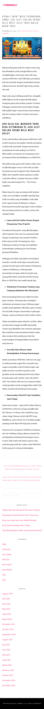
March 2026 (7, 619)
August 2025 (7, 639)
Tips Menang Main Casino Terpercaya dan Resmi (22, 530)
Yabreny (10, 5)
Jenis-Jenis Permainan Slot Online (16, 525)
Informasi (6, 549)
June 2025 (6, 649)
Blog (4, 544)
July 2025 (6, 644)
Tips (4, 574)
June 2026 (6, 604)
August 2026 (7, 593)
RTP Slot (5, 559)
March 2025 (7, 665)
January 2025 (7, 675)
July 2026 (6, 598)
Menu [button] (39, 4)
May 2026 (6, 609)
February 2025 (8, 670)
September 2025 (9, 634)
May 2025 (6, 655)
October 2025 (8, 629)
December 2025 (8, 624)
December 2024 (8, 680)
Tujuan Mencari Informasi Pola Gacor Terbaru (21, 510)
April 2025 (6, 660)
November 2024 (8, 685)
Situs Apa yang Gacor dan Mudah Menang (19, 520)
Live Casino (6, 554)
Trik (4, 580)
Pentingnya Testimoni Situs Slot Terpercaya (20, 515)
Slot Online (7, 564)
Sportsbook (7, 569)
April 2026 (6, 614)
